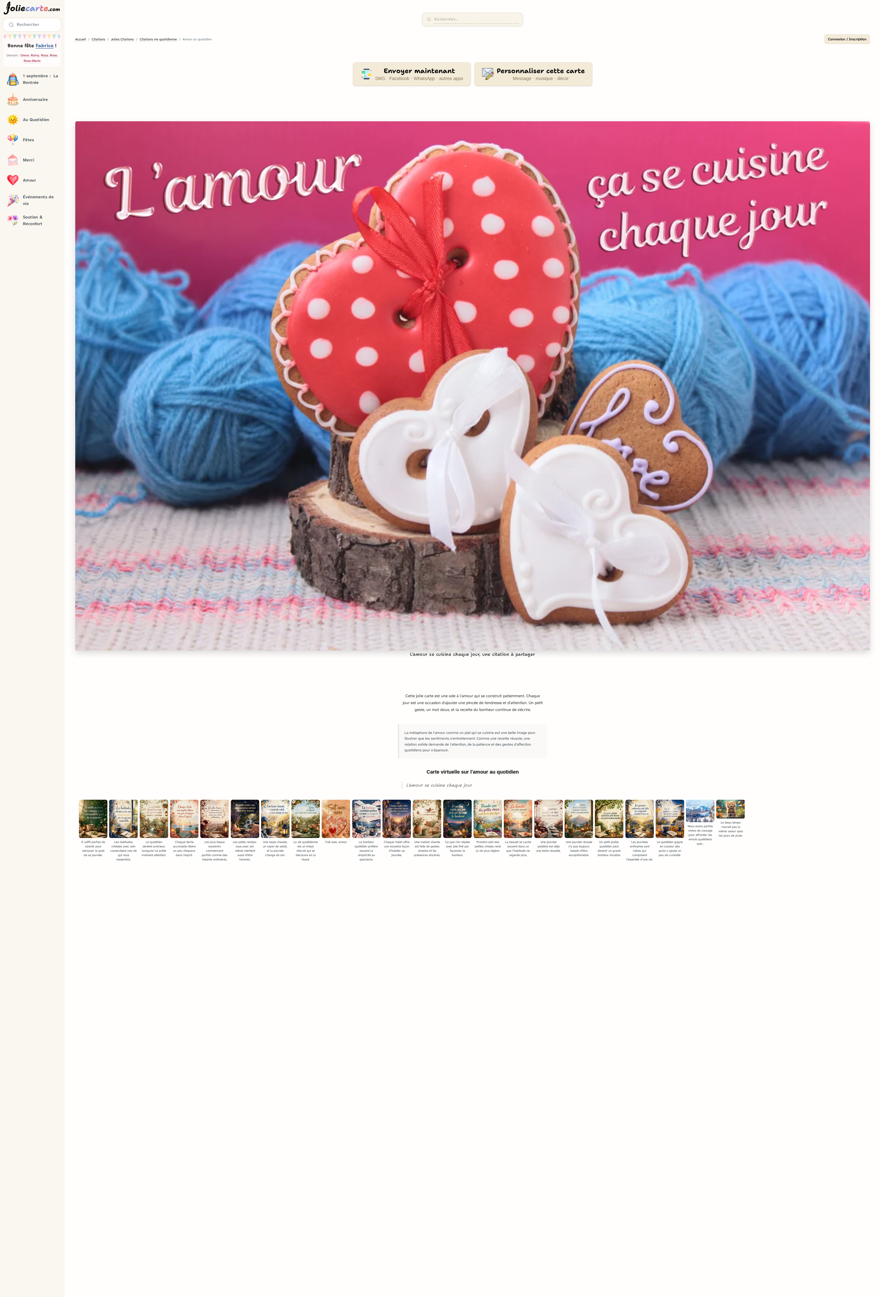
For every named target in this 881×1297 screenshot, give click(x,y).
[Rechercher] (429, 19)
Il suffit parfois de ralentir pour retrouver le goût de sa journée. (93, 848)
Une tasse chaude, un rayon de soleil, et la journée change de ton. (275, 848)
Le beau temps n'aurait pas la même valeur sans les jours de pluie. (731, 829)
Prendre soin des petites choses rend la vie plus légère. (488, 846)
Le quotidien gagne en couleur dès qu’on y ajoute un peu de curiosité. (670, 848)
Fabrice (44, 45)
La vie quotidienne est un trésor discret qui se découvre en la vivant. (305, 850)
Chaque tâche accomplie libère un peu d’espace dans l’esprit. (184, 848)
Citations (98, 39)
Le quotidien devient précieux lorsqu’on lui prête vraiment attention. (154, 848)
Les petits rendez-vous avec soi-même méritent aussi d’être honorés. (245, 850)
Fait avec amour (336, 842)
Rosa (44, 55)
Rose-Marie (32, 61)
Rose (53, 55)
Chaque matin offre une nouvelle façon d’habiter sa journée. (397, 848)
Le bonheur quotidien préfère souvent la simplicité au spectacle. (366, 850)
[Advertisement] (472, 106)
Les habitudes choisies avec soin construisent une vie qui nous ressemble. (123, 850)
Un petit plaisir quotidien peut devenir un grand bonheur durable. (609, 848)
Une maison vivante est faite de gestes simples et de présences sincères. (427, 848)
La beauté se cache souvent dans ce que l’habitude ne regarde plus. (518, 848)
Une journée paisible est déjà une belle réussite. (548, 846)
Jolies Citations (122, 39)
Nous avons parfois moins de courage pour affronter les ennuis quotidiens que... (700, 835)
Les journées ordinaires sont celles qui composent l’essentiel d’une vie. (639, 850)
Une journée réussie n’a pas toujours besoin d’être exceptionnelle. (579, 848)
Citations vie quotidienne (158, 39)
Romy (35, 55)
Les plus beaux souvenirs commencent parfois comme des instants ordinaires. (214, 850)
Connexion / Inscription (847, 39)
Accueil (80, 39)
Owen (24, 55)
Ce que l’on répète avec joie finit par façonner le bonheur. (457, 848)
